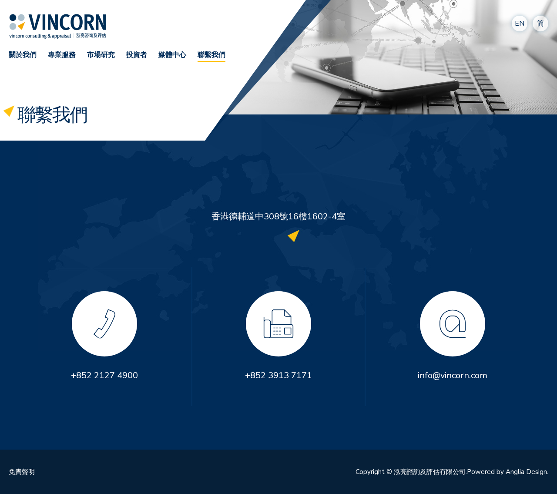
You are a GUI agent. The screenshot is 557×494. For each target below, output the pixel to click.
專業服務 (62, 55)
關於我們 (23, 55)
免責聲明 (22, 471)
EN (519, 23)
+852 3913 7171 (278, 375)
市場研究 (101, 55)
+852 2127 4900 (104, 375)
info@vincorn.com (452, 375)
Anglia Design (526, 471)
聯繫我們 (211, 55)
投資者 (136, 55)
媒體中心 (172, 55)
